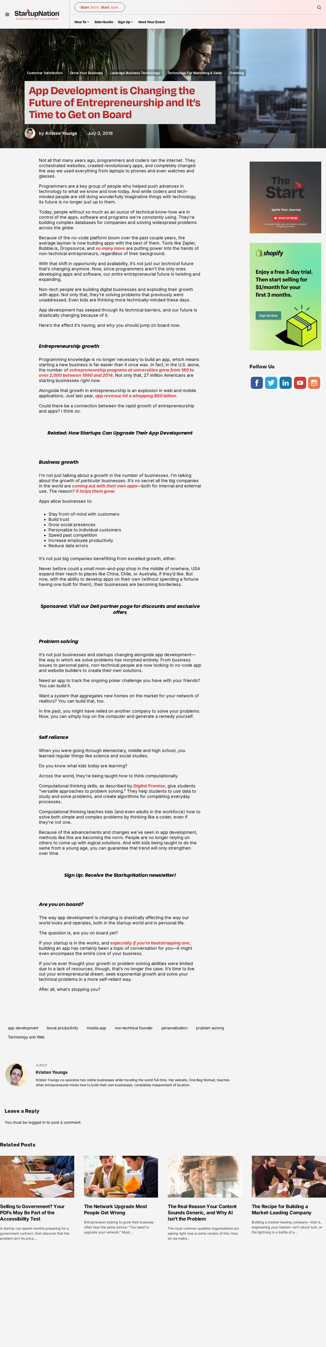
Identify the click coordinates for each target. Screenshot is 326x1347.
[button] (7, 14)
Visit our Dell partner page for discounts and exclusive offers (134, 609)
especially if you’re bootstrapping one (149, 942)
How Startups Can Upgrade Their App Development (130, 433)
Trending (236, 73)
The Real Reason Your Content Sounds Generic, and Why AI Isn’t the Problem (202, 1213)
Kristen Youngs (52, 1072)
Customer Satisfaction (45, 73)
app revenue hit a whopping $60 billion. (136, 395)
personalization (174, 1027)
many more (113, 248)
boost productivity (62, 1027)
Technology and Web (26, 1037)
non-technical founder (134, 1027)
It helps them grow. (96, 491)
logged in (36, 1122)
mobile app (96, 1027)
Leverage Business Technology (135, 73)
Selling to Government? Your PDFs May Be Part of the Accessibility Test (32, 1213)
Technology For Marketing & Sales (195, 73)
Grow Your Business (86, 73)
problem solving (210, 1027)
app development (23, 1027)
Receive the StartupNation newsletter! (130, 875)
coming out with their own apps (104, 485)
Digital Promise (149, 785)
